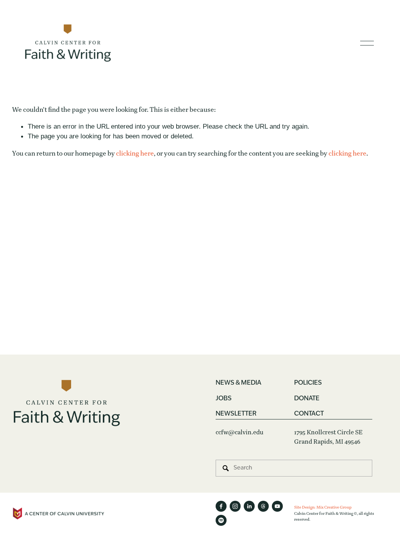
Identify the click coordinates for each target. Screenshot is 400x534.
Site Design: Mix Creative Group (323, 507)
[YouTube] (277, 506)
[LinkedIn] (249, 506)
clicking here (135, 153)
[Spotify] (221, 520)
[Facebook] (221, 506)
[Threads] (263, 506)
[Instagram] (235, 506)
